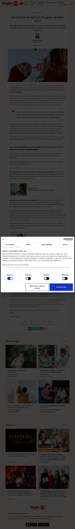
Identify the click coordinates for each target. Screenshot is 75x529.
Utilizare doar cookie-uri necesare (37, 287)
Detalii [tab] (28, 244)
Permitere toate (61, 287)
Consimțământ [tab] (10, 244)
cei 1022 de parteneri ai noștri (16, 254)
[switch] (28, 278)
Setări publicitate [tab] (46, 244)
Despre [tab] (65, 244)
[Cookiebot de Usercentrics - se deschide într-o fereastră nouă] (65, 239)
